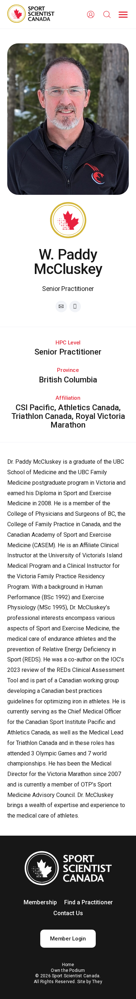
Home (68, 964)
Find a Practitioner (88, 902)
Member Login (68, 938)
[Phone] (75, 306)
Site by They (89, 981)
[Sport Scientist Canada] (30, 14)
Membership (40, 902)
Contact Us (68, 913)
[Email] (61, 306)
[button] (123, 14)
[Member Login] (90, 14)
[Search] (107, 14)
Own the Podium (68, 970)
